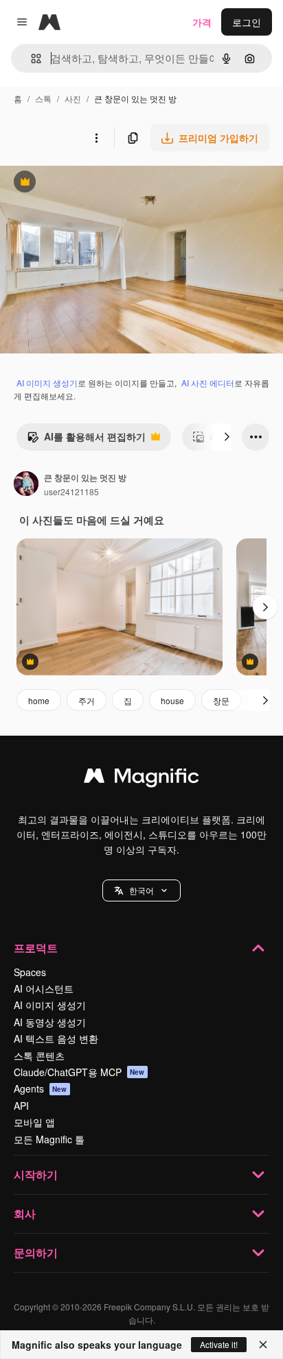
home (38, 700)
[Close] (263, 1344)
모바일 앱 (34, 1122)
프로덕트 (36, 948)
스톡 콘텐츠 (39, 1055)
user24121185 (71, 491)
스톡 (43, 98)
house (172, 700)
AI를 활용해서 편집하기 (86, 439)
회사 (25, 1213)
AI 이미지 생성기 (47, 382)
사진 (73, 98)
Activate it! (219, 1344)
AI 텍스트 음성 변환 (56, 1038)
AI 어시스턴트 (43, 988)
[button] (141, 890)
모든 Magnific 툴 (49, 1139)
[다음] (226, 437)
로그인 (246, 22)
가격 (202, 22)
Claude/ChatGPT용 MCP (79, 1072)
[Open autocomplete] (30, 58)
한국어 (141, 890)
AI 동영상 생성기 (50, 1022)
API (21, 1105)
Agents (40, 1088)
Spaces (30, 972)
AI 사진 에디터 (207, 382)
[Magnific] (141, 779)
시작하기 (36, 1174)
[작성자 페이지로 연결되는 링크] (26, 485)
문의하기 (36, 1252)
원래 (79, 183)
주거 (86, 700)
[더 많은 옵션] (96, 137)
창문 (221, 700)
